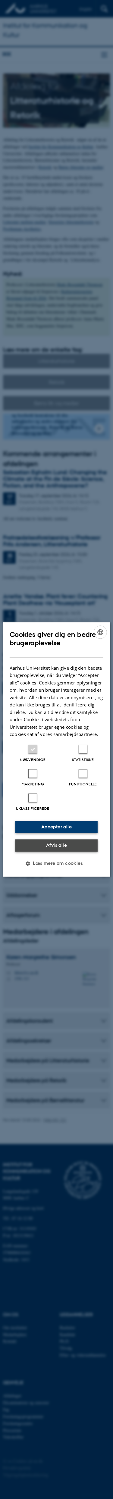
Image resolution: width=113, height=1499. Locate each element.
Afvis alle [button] (56, 845)
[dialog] (56, 749)
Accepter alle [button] (56, 827)
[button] (56, 863)
